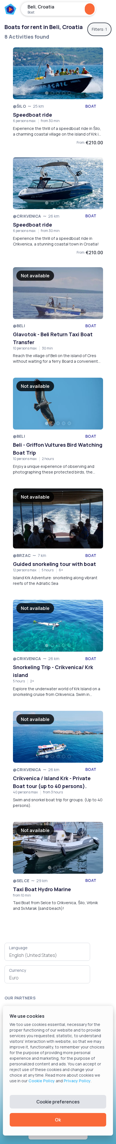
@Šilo (19, 106)
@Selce (21, 880)
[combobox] (47, 955)
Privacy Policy (77, 1080)
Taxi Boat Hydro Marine (42, 889)
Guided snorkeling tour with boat (54, 564)
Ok (58, 1120)
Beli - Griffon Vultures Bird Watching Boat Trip (57, 448)
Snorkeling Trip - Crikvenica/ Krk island (53, 671)
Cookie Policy (41, 1080)
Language (18, 947)
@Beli (19, 325)
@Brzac (22, 555)
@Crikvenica (27, 216)
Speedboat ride (32, 114)
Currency (17, 970)
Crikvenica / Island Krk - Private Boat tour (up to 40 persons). (52, 782)
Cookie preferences (58, 1102)
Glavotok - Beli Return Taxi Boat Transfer (53, 338)
